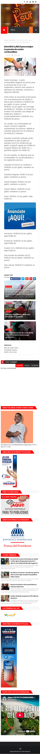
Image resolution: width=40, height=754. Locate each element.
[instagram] (33, 2)
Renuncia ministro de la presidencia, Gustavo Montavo (23, 585)
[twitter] (27, 2)
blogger (20, 365)
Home (6, 40)
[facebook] (24, 2)
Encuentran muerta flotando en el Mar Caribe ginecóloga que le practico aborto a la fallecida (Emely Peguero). (24, 561)
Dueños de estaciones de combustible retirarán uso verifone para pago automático (19, 335)
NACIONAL (12, 40)
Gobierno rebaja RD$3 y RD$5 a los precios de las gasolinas (17, 315)
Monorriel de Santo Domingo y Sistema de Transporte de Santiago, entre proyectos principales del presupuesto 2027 (19, 293)
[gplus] (36, 2)
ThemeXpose (25, 751)
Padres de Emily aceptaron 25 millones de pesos (24, 597)
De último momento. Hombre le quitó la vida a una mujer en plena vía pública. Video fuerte (24, 575)
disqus (27, 365)
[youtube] (30, 2)
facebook (34, 365)
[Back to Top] (20, 749)
